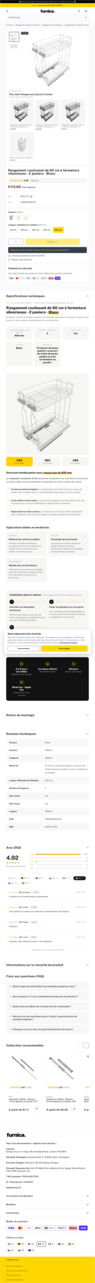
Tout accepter (64, 648)
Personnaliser (24, 648)
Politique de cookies (68, 643)
